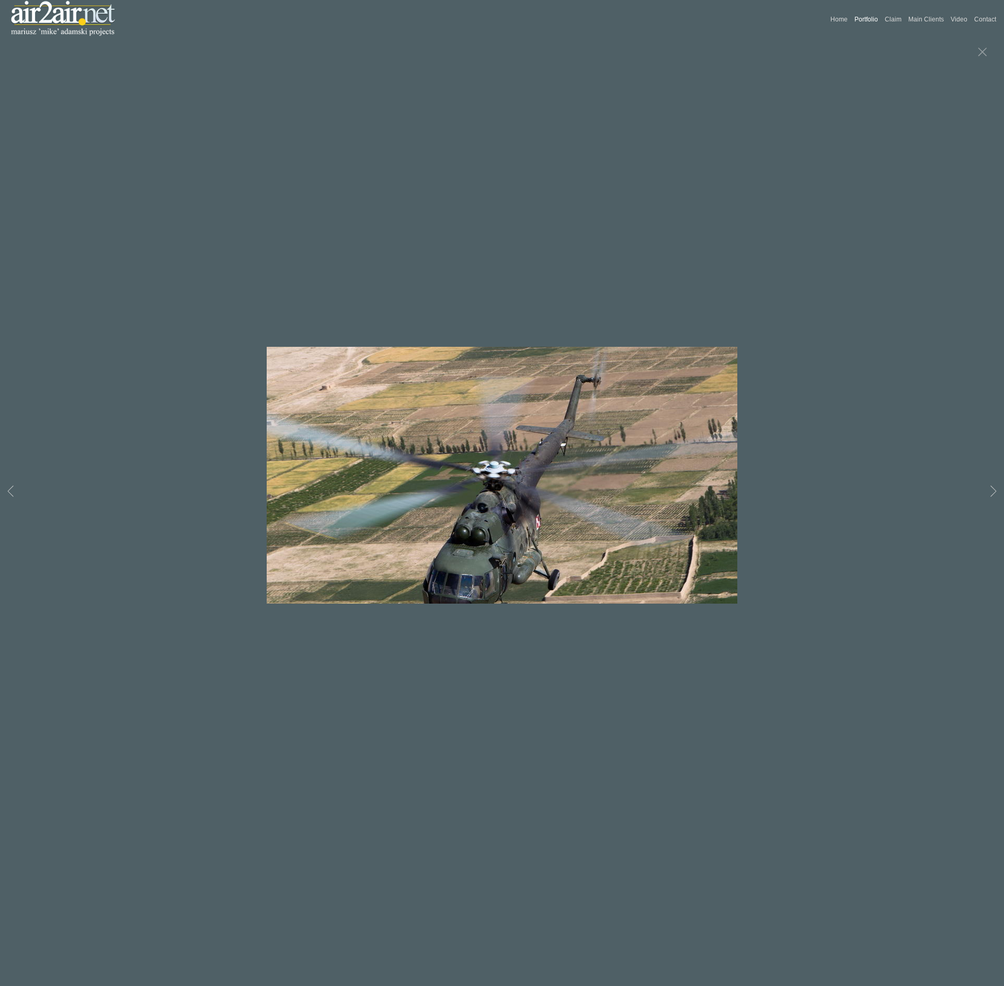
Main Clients (926, 19)
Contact (985, 19)
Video (959, 19)
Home (839, 19)
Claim (893, 19)
